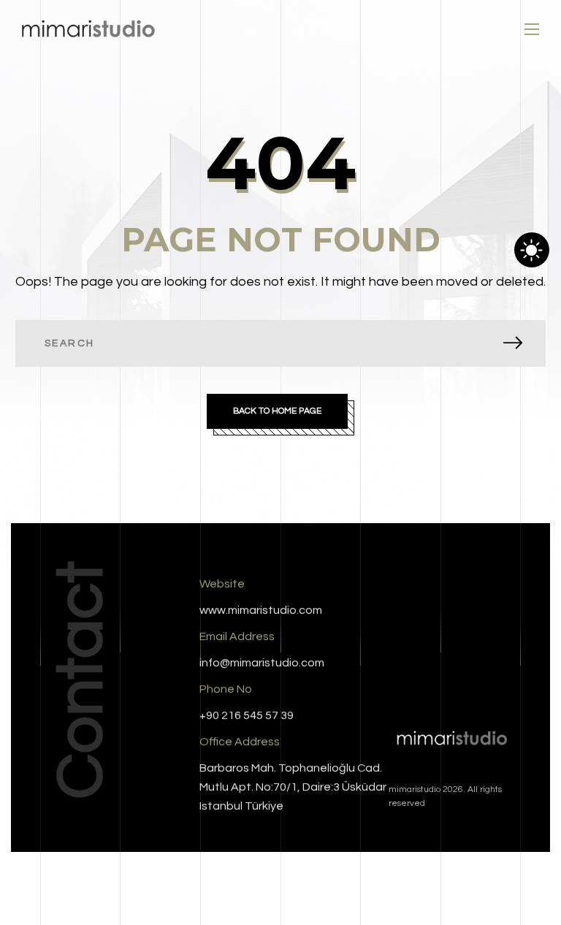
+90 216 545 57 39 (246, 715)
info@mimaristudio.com (261, 663)
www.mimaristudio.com (260, 610)
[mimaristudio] (88, 30)
